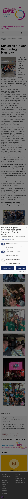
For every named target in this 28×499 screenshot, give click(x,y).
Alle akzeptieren (21, 268)
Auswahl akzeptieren (8, 268)
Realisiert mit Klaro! (22, 271)
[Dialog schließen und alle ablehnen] (27, 226)
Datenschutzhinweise (6, 239)
